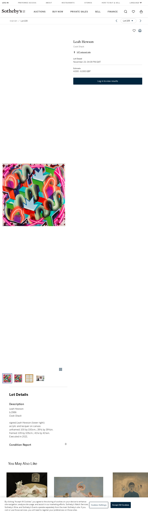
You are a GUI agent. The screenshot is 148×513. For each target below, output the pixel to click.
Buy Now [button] (57, 12)
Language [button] (134, 3)
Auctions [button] (40, 12)
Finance (113, 12)
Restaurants (68, 3)
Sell (98, 12)
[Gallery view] (60, 369)
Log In (5, 3)
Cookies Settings (99, 505)
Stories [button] (88, 3)
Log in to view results (108, 81)
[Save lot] (134, 30)
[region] (74, 505)
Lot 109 (24, 21)
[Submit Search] (125, 11)
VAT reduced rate (84, 52)
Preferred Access (27, 3)
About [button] (49, 3)
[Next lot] (140, 20)
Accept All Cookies (120, 505)
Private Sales (79, 12)
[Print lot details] (140, 30)
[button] (33, 194)
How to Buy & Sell (111, 3)
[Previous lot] (116, 20)
